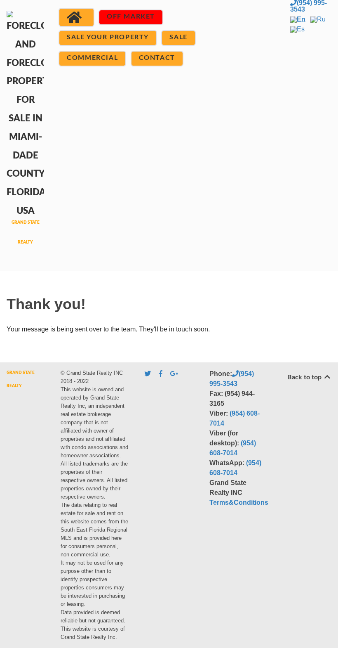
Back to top (305, 377)
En (301, 19)
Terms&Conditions (238, 502)
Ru (321, 19)
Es (301, 29)
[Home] (76, 17)
